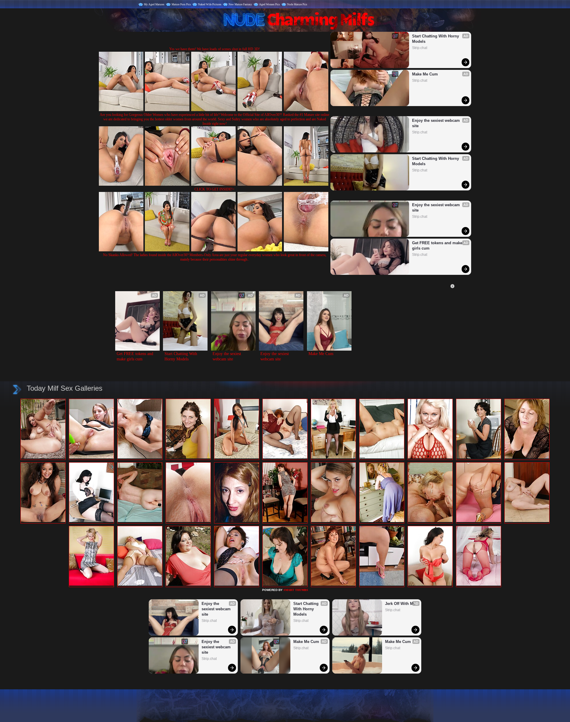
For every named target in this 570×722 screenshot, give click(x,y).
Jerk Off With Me (400, 603)
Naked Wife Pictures (209, 4)
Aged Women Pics (269, 4)
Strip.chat (419, 48)
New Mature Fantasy (240, 4)
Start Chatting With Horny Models (436, 39)
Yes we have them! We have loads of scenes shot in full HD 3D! (214, 49)
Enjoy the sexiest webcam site (436, 123)
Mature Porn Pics (181, 4)
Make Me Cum (425, 74)
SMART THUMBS (296, 590)
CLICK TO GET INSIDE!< (214, 189)
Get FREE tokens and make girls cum (437, 245)
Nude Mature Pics (297, 4)
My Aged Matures (154, 4)
